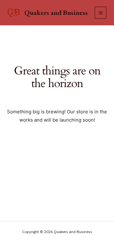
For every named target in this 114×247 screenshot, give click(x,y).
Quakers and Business (56, 12)
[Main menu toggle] (100, 12)
